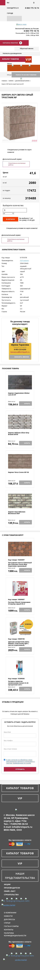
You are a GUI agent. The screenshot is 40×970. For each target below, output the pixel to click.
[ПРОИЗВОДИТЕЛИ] (23, 71)
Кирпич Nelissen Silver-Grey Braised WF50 (18, 433)
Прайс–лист (9, 891)
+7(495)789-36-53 (18, 823)
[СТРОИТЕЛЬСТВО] (23, 83)
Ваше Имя (7, 732)
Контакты (8, 929)
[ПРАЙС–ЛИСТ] (32, 71)
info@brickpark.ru (22, 826)
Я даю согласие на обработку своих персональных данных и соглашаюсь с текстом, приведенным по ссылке (20, 761)
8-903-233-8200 (20, 349)
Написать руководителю (12, 53)
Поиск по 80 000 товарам (26, 75)
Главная (4, 81)
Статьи (7, 923)
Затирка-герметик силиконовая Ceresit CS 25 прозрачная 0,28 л (18, 683)
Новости (8, 916)
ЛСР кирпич (24, 260)
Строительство (11, 894)
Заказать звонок (21, 357)
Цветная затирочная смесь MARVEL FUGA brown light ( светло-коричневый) (18, 643)
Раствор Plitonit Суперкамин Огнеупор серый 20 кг (19, 603)
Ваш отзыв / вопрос (10, 749)
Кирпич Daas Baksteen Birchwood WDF (16, 512)
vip (28, 59)
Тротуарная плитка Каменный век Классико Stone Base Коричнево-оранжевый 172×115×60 (20, 565)
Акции (7, 884)
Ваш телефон (8, 740)
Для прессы (9, 919)
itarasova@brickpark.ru (20, 352)
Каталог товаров (20, 788)
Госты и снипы (11, 926)
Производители (12, 888)
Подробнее (20, 387)
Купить (27, 403)
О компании (10, 913)
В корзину (10, 219)
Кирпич (11, 81)
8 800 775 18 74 (32, 8)
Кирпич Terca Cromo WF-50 (18, 472)
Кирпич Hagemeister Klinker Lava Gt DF (19, 394)
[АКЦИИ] (15, 71)
